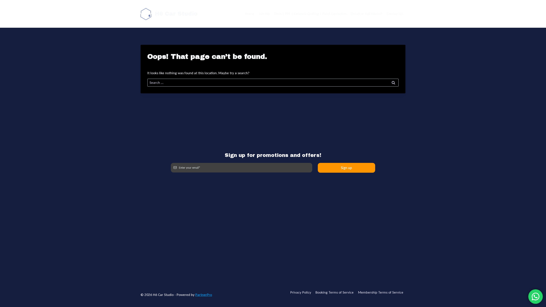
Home (249, 14)
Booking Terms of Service (334, 292)
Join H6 (264, 14)
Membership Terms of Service (380, 292)
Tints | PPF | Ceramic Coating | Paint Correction (310, 14)
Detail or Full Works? (366, 14)
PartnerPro (203, 295)
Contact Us (395, 14)
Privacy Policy (300, 292)
